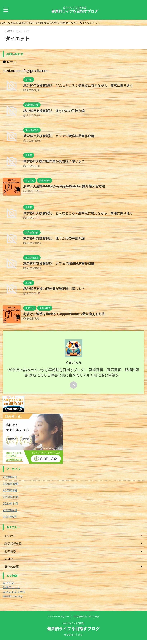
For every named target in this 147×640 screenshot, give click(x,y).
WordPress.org (13, 596)
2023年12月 (11, 497)
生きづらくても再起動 (73, 623)
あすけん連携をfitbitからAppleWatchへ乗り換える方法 (64, 186)
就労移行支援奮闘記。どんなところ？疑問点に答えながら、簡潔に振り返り (78, 85)
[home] (73, 385)
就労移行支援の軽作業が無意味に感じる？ (54, 161)
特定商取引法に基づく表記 (86, 616)
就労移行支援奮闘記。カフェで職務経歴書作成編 (58, 136)
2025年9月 (10, 490)
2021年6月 (10, 517)
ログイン (8, 582)
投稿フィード (11, 587)
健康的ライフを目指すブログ (74, 11)
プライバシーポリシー (58, 616)
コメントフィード (14, 591)
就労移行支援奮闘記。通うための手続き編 (54, 111)
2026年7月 (10, 477)
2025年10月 (11, 483)
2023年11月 (10, 503)
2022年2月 (10, 510)
